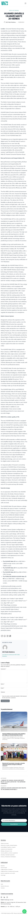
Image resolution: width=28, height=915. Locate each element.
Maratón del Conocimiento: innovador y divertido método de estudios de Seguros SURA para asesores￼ (13, 764)
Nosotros (3, 865)
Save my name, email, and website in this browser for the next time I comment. (14, 696)
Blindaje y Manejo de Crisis (6, 851)
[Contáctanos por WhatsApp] (24, 911)
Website (3, 692)
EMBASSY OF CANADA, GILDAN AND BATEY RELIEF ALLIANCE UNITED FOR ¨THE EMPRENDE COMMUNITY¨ (13, 782)
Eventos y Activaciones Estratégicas (8, 856)
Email (2, 688)
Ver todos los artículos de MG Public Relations (11, 655)
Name (2, 684)
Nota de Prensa (14, 10)
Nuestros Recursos (5, 886)
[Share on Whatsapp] (5, 636)
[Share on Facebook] (2, 636)
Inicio (2, 884)
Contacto (3, 888)
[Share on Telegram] (7, 636)
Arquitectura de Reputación (6, 849)
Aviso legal (3, 875)
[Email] (7, 897)
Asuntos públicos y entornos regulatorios (9, 853)
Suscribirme (14, 824)
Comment (3, 669)
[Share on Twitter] (10, 636)
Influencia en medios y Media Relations (9, 845)
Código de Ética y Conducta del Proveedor (9, 871)
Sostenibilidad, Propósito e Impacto (8, 847)
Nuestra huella (4, 867)
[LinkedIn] (4, 897)
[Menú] (25, 3)
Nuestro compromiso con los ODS (8, 873)
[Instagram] (1, 897)
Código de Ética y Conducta (6, 869)
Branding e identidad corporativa (7, 854)
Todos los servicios (5, 843)
